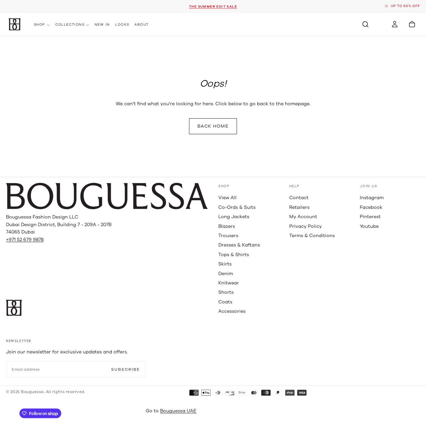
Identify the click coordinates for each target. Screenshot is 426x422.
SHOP (224, 186)
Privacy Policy (305, 226)
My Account (303, 216)
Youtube (369, 226)
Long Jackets (233, 216)
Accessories (232, 311)
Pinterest (370, 216)
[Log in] (395, 24)
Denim (225, 273)
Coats (225, 302)
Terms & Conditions (312, 235)
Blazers (226, 226)
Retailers (299, 207)
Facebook (371, 207)
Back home (213, 126)
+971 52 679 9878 (25, 239)
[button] (365, 24)
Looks (122, 24)
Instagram (372, 198)
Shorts (226, 292)
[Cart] (412, 24)
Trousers (228, 235)
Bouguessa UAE (178, 411)
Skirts (225, 264)
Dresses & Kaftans (239, 245)
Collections (70, 24)
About (141, 24)
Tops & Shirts (233, 254)
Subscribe (125, 369)
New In (102, 24)
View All (227, 198)
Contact (299, 198)
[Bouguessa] (107, 196)
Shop (39, 24)
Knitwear (228, 283)
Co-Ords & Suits (237, 207)
